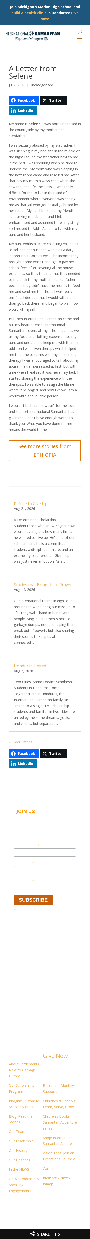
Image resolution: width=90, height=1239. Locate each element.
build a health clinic (29, 12)
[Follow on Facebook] (13, 1205)
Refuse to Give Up (31, 503)
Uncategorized (41, 85)
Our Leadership (21, 1141)
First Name (24, 863)
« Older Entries (20, 742)
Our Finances (19, 1160)
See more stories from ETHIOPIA (45, 450)
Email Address (27, 845)
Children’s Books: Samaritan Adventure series (60, 1122)
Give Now (55, 1056)
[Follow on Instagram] (33, 1205)
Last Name (24, 880)
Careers (49, 1168)
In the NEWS (19, 1169)
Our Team (17, 1131)
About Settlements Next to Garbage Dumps (24, 1070)
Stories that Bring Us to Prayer (43, 584)
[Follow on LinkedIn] (23, 1205)
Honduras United (30, 666)
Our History (18, 1150)
